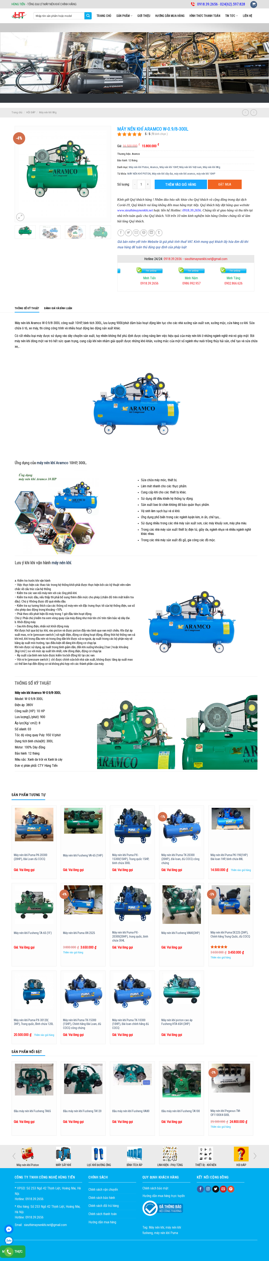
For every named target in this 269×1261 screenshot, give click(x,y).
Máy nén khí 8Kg (48, 112)
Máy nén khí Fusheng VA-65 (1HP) (83, 855)
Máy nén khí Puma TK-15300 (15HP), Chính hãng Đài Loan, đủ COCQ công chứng (82, 1024)
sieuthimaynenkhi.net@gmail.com (206, 259)
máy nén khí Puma (166, 1233)
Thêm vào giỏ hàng (180, 185)
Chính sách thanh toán (102, 1214)
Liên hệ (247, 15)
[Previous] (22, 174)
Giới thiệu (143, 15)
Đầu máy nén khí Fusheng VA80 (130, 1111)
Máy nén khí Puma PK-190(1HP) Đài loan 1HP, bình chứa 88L (229, 857)
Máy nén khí (156, 1227)
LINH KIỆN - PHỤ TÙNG (205, 1165)
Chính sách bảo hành (101, 1198)
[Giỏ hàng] (253, 4)
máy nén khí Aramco (52, 462)
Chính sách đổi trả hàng (103, 1206)
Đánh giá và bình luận (58, 308)
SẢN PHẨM (123, 15)
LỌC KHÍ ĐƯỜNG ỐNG (134, 1165)
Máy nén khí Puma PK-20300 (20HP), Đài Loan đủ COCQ (30, 857)
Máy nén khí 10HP (169, 167)
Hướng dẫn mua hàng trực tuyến (163, 1196)
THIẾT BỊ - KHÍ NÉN (241, 1165)
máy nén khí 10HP (205, 173)
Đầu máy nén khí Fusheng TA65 (32, 1111)
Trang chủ (104, 15)
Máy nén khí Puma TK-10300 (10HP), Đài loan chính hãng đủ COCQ (130, 1024)
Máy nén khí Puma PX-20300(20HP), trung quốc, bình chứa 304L (130, 936)
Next (255, 1156)
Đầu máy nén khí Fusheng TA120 (82, 1111)
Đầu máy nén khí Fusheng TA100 (180, 1111)
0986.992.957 (148, 283)
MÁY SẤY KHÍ (99, 1165)
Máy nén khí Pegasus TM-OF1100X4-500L (226, 1113)
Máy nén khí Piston (139, 167)
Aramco (154, 167)
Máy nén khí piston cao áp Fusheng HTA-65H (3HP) (177, 1022)
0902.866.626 (190, 283)
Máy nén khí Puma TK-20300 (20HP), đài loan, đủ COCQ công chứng (180, 859)
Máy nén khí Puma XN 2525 (79, 933)
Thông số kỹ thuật (27, 308)
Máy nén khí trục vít (28, 1165)
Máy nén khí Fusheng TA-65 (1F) (33, 933)
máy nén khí (61, 562)
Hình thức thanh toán (205, 15)
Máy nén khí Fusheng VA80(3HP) (180, 933)
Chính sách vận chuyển (103, 1190)
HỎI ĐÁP (30, 112)
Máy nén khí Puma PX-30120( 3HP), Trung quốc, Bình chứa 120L (33, 1022)
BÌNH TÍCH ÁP (170, 1165)
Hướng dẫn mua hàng (170, 15)
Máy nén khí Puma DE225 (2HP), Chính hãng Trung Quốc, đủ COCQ (230, 934)
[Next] (103, 174)
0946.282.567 (232, 283)
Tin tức (230, 15)
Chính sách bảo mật (155, 1188)
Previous (14, 1156)
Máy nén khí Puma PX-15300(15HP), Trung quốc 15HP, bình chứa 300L (130, 859)
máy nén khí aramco (184, 173)
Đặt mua (224, 184)
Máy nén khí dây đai (162, 173)
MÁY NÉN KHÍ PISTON (139, 173)
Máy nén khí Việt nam (190, 167)
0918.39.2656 (173, 259)
